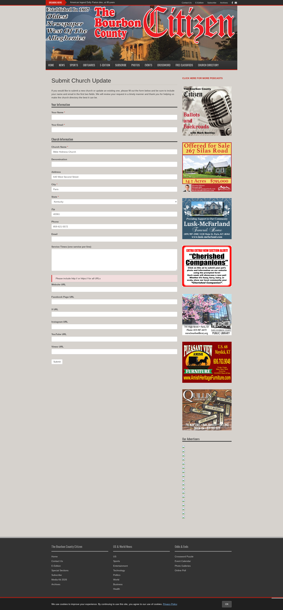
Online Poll (180, 570)
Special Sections (59, 570)
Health (116, 589)
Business (118, 584)
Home (51, 65)
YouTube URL (59, 334)
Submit (57, 361)
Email (54, 234)
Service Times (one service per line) (71, 246)
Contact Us (187, 3)
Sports (74, 65)
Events (148, 65)
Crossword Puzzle (184, 556)
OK (226, 604)
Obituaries (89, 65)
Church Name (59, 147)
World (116, 579)
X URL (54, 309)
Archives (224, 3)
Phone (55, 221)
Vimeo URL (57, 346)
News (62, 65)
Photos (135, 65)
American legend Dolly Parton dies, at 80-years (92, 2)
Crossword (163, 65)
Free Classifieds (184, 65)
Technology (119, 570)
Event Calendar (183, 561)
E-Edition (199, 3)
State (55, 196)
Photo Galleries (183, 566)
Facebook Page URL (62, 297)
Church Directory (208, 65)
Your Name (58, 112)
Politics (116, 575)
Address (56, 172)
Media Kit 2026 (59, 579)
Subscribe (211, 3)
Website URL (58, 284)
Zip (53, 209)
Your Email (58, 125)
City (54, 184)
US (114, 556)
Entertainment (120, 566)
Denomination (59, 159)
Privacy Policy (170, 604)
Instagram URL (59, 321)
